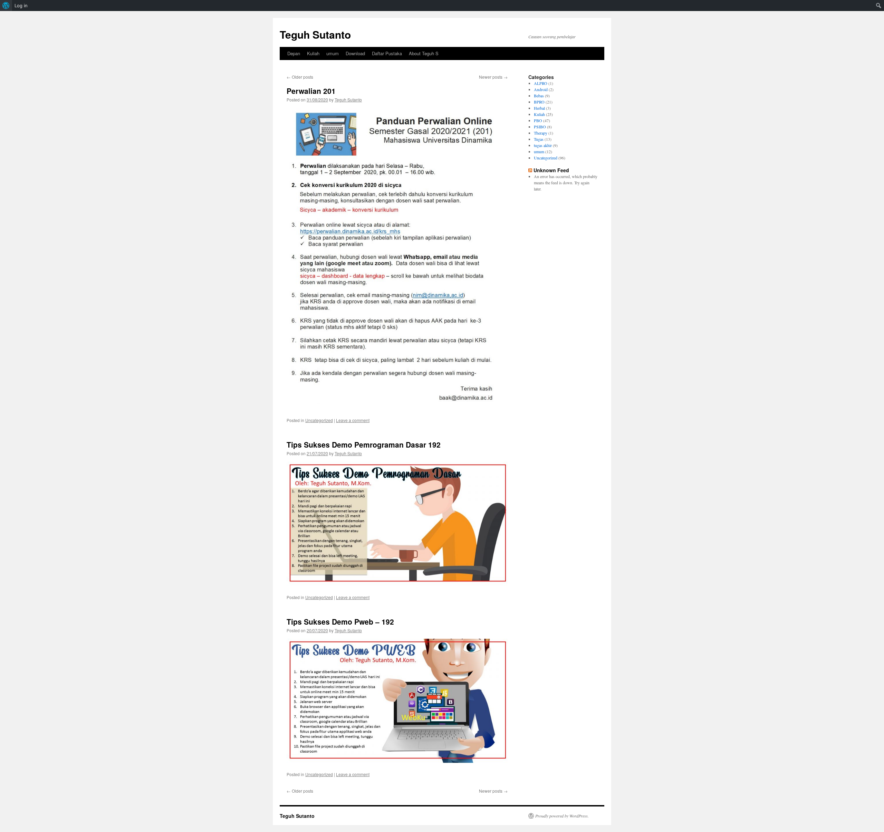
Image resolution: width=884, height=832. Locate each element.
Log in (21, 5)
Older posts (300, 77)
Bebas (539, 95)
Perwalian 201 (311, 91)
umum (332, 53)
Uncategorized (319, 420)
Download (355, 53)
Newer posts (493, 77)
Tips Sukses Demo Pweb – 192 (340, 621)
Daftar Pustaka (387, 53)
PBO (538, 120)
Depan (293, 53)
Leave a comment (352, 420)
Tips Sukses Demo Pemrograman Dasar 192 (364, 444)
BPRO (539, 102)
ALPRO (540, 83)
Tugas (539, 139)
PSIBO (540, 126)
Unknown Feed (551, 170)
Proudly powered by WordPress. (562, 816)
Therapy (540, 133)
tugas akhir (543, 145)
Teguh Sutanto (315, 34)
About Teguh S (424, 53)
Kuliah (313, 53)
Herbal (539, 108)
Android (541, 89)
